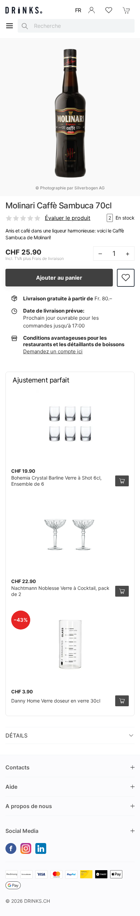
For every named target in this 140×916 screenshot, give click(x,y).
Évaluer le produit (67, 217)
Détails (16, 735)
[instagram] (25, 848)
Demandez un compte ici (53, 351)
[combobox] (76, 26)
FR (78, 10)
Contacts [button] (17, 767)
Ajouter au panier (59, 277)
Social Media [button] (21, 830)
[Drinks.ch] (23, 10)
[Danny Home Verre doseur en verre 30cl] (70, 644)
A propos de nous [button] (28, 806)
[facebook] (10, 848)
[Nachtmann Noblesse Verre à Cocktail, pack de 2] (70, 534)
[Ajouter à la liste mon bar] (126, 278)
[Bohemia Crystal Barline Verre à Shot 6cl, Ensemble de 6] (70, 424)
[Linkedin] (40, 848)
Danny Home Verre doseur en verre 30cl (55, 701)
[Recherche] (25, 26)
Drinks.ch (37, 901)
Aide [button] (11, 786)
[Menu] (9, 26)
